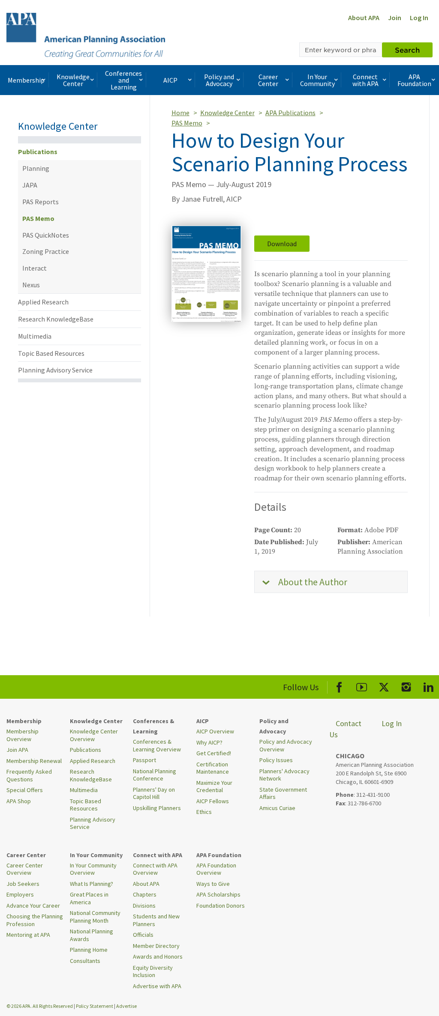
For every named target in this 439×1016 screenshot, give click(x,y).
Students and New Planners (156, 920)
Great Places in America (89, 898)
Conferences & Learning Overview (157, 745)
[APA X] (383, 685)
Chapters (144, 894)
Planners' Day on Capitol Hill (154, 793)
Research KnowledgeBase (55, 319)
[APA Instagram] (406, 685)
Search (407, 49)
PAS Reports (40, 201)
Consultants (85, 961)
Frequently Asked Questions (29, 775)
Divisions (144, 905)
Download (282, 243)
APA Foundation (414, 80)
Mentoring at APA (28, 935)
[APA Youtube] (361, 685)
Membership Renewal (34, 761)
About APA (363, 17)
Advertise (126, 1006)
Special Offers (24, 790)
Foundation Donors (220, 905)
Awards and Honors (158, 956)
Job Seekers (22, 884)
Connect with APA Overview (155, 869)
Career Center (268, 80)
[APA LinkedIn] (428, 685)
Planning (35, 168)
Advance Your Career (33, 905)
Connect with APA (365, 80)
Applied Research (43, 302)
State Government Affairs (283, 793)
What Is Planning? (91, 884)
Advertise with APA (157, 986)
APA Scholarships (218, 894)
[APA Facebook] (339, 685)
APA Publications (290, 112)
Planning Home (89, 949)
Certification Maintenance (212, 768)
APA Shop (18, 801)
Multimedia (34, 336)
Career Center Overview (24, 869)
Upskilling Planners (157, 808)
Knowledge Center (73, 80)
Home (180, 112)
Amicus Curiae (277, 808)
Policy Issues (276, 760)
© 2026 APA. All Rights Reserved (40, 1006)
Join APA (17, 750)
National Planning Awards (91, 935)
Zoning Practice (45, 251)
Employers (20, 894)
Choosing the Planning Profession (34, 920)
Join (394, 17)
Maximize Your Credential (214, 786)
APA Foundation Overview (216, 869)
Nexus (31, 284)
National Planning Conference (154, 775)
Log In (419, 17)
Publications (37, 151)
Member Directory (156, 946)
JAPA (29, 185)
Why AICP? (209, 742)
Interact (34, 268)
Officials (143, 935)
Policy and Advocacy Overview (285, 745)
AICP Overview (215, 731)
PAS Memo (38, 218)
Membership (26, 80)
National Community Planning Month (95, 916)
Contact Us (345, 728)
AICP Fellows (212, 801)
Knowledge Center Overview (94, 735)
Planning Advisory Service (55, 370)
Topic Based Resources (51, 353)
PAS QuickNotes (45, 235)
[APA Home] (85, 34)
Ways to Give (213, 884)
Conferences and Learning (123, 80)
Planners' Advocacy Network (284, 775)
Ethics (204, 812)
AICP (170, 80)
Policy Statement (94, 1006)
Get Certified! (213, 753)
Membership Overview (22, 735)
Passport (144, 760)
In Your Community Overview (93, 869)
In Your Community (317, 80)
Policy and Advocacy (219, 80)
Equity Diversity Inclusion (153, 971)
